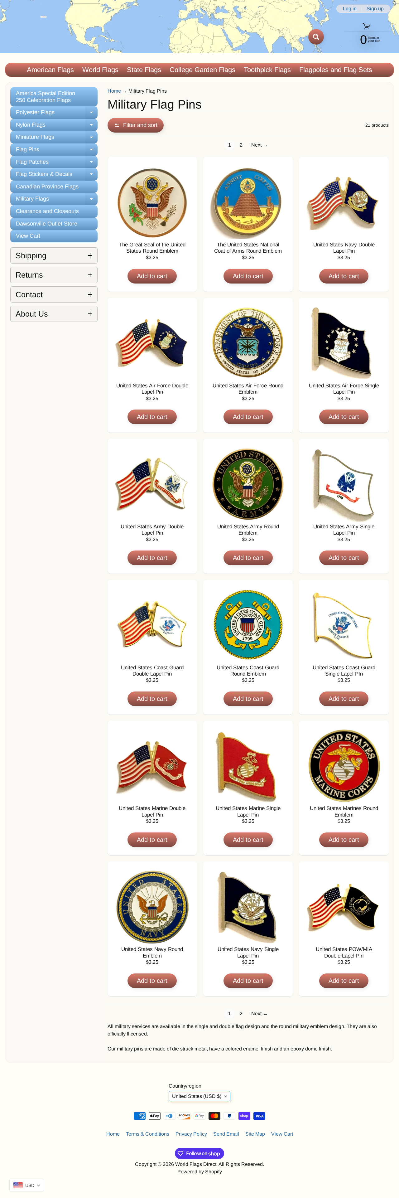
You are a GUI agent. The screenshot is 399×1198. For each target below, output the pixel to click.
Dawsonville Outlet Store (46, 224)
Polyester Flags (57, 114)
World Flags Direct (195, 1164)
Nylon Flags (57, 126)
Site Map (255, 1134)
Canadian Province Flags (47, 186)
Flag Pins (57, 151)
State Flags (144, 70)
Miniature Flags (57, 138)
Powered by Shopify (199, 1171)
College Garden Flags (202, 70)
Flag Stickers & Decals (57, 176)
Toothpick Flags (267, 70)
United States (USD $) (196, 1096)
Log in (350, 8)
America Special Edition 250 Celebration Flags (45, 96)
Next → (259, 145)
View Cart (28, 236)
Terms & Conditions (147, 1134)
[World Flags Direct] (26, 37)
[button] (136, 125)
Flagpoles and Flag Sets (335, 70)
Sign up (375, 8)
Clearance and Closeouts (47, 211)
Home (114, 91)
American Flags (50, 70)
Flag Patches (57, 163)
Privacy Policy (191, 1134)
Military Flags (57, 200)
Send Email (226, 1134)
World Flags (100, 70)
